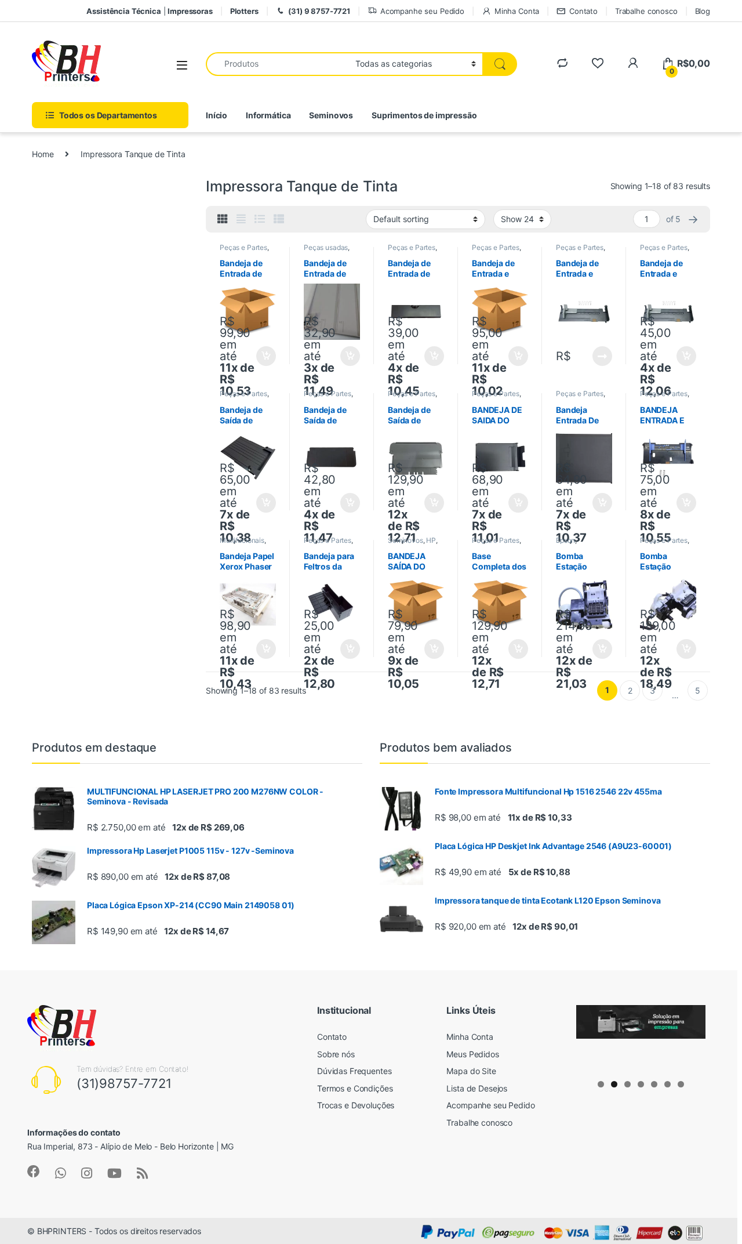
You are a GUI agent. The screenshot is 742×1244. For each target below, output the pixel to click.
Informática (268, 115)
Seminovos (331, 115)
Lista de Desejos (476, 1088)
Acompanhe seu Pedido (422, 11)
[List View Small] (279, 219)
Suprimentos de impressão (424, 115)
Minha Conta (516, 11)
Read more (602, 356)
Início (216, 115)
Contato (583, 11)
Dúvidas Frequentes (354, 1071)
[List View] (259, 219)
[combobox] (277, 64)
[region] (640, 1038)
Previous (590, 1035)
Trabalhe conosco (646, 11)
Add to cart (266, 356)
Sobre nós (336, 1054)
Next (691, 1035)
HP (431, 540)
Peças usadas (326, 247)
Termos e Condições (354, 1088)
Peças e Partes (243, 247)
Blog (702, 11)
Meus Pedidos (472, 1054)
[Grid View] (222, 219)
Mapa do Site (471, 1071)
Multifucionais (242, 540)
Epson (565, 540)
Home (42, 154)
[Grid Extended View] (241, 219)
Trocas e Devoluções (355, 1105)
